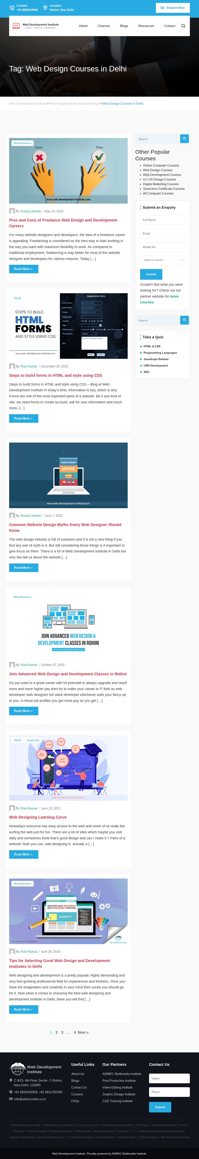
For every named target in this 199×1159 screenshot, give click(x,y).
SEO (146, 371)
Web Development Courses (162, 174)
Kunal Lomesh (31, 211)
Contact (169, 26)
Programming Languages (160, 352)
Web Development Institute (68, 1153)
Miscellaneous (22, 143)
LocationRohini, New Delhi (62, 8)
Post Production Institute (119, 1080)
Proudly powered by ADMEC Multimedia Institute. (117, 1153)
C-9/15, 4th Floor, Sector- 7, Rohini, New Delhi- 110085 (38, 1083)
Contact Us (79, 1087)
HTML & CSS (152, 346)
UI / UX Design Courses (159, 179)
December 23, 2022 (54, 366)
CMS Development (156, 365)
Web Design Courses (158, 170)
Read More (22, 269)
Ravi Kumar (29, 366)
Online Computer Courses (161, 165)
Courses (104, 26)
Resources (146, 26)
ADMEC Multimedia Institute (121, 1074)
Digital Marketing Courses (161, 184)
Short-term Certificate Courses (164, 188)
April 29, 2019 (50, 951)
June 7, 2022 (54, 515)
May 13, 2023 (54, 211)
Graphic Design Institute (118, 1094)
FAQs (75, 1101)
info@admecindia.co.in (30, 1099)
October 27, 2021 (53, 665)
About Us (77, 1074)
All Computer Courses (158, 193)
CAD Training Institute (117, 1101)
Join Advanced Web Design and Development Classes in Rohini (68, 674)
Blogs (124, 26)
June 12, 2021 (51, 808)
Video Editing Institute (117, 1087)
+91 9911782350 (50, 1092)
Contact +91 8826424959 (27, 8)
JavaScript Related (156, 359)
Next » (83, 1032)
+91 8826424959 (26, 1092)
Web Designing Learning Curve (38, 817)
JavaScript (32, 740)
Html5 (17, 298)
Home (83, 26)
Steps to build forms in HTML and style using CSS (55, 375)
